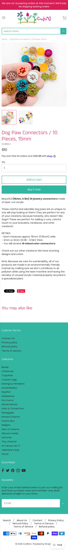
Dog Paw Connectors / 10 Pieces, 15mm (28, 39)
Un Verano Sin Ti (11, 445)
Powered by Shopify (42, 543)
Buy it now (34, 189)
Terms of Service (44, 523)
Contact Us (8, 338)
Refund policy (9, 346)
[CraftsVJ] (34, 18)
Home (4, 39)
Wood (5, 454)
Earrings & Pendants (13, 383)
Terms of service (11, 350)
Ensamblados (9, 387)
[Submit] (63, 31)
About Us (22, 520)
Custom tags (9, 379)
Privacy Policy (56, 520)
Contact (37, 520)
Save (22, 291)
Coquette (7, 375)
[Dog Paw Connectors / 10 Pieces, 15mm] (9, 117)
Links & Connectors (13, 408)
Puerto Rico (8, 421)
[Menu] (4, 18)
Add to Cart (34, 180)
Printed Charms (11, 416)
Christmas (8, 371)
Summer (7, 437)
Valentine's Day (10, 450)
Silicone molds (10, 433)
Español (6, 392)
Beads (5, 367)
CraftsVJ (6, 143)
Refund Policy (20, 523)
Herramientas (9, 404)
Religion (6, 425)
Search (7, 520)
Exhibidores (8, 396)
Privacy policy (9, 342)
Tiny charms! (9, 441)
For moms (7, 400)
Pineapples (8, 412)
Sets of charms (10, 429)
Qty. (4, 162)
